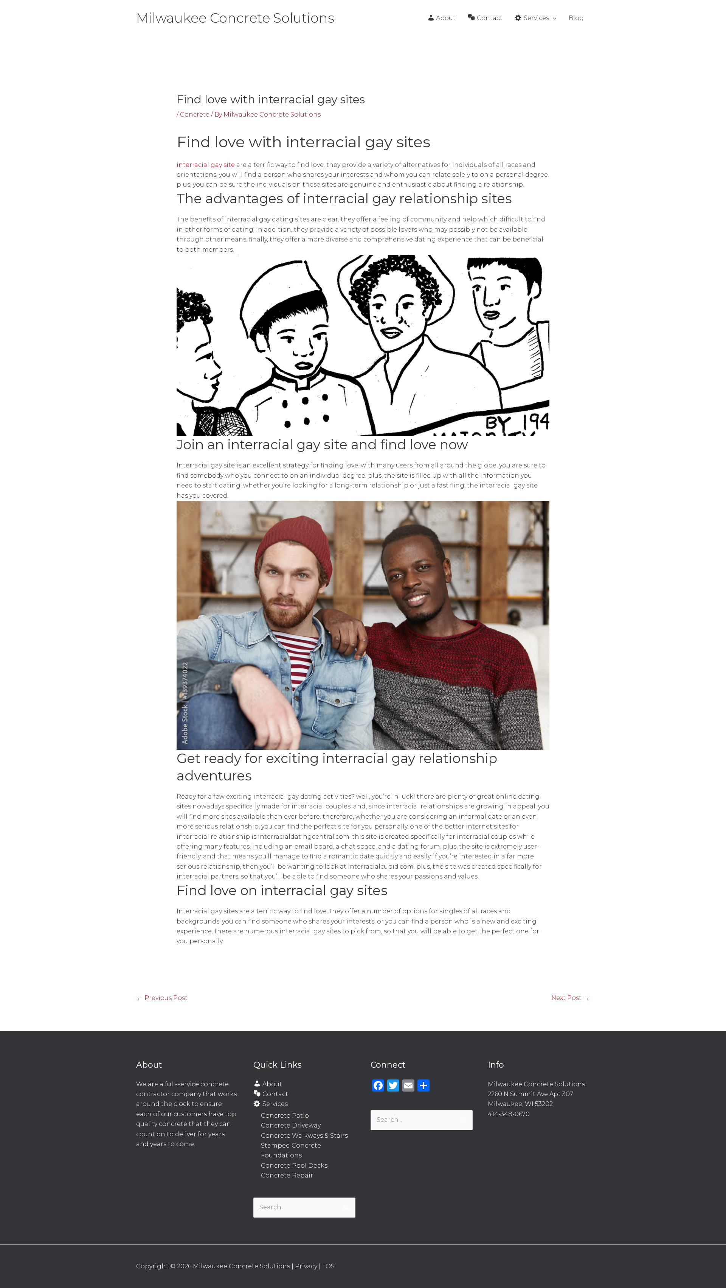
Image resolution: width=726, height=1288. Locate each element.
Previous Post (162, 997)
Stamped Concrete (291, 1145)
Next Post (570, 997)
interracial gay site (206, 164)
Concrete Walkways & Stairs (304, 1135)
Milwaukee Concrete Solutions (235, 18)
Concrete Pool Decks (294, 1165)
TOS (328, 1266)
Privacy (306, 1266)
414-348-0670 (509, 1114)
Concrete (194, 114)
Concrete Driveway (291, 1125)
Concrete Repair (287, 1175)
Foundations (281, 1155)
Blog (576, 18)
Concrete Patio (285, 1115)
